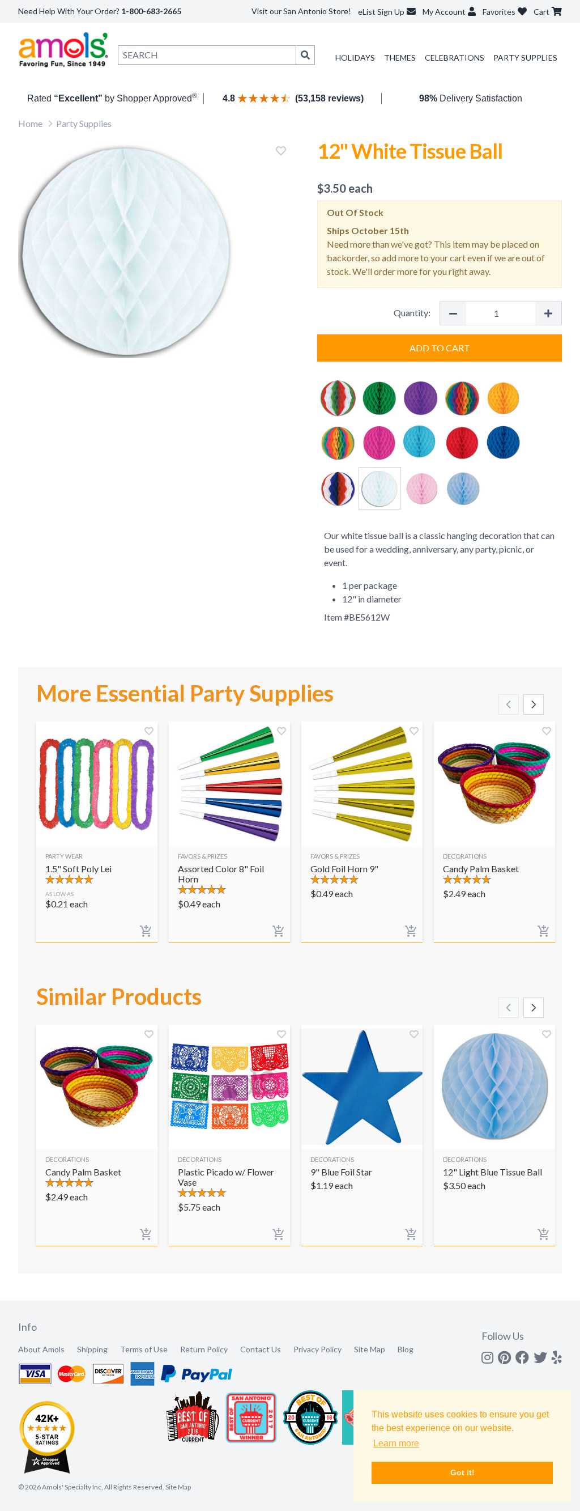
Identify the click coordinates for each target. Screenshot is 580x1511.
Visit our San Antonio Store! (301, 11)
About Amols (41, 1349)
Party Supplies (525, 57)
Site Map (369, 1349)
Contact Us (260, 1349)
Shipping (92, 1349)
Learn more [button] (396, 1443)
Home (30, 123)
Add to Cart (440, 347)
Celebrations (454, 57)
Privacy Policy (317, 1349)
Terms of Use (144, 1349)
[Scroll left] (508, 704)
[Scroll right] (533, 704)
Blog (405, 1349)
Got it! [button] (462, 1472)
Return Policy (204, 1349)
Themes (400, 57)
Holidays (355, 57)
